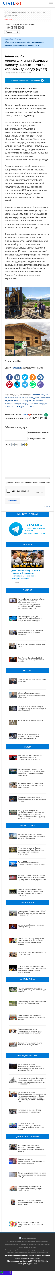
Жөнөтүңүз (12, 500)
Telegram (23, 27)
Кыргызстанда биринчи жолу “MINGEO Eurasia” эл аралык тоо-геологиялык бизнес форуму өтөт (32, 913)
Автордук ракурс (25, 12)
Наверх (46, 506)
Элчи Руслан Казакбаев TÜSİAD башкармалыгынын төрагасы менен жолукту (31, 660)
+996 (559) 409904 (38, 418)
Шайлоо (8, 12)
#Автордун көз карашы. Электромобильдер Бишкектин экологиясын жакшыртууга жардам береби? (31, 1126)
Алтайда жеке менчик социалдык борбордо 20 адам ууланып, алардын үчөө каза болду (32, 709)
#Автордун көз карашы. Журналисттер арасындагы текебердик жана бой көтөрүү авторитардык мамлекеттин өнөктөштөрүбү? (32, 1081)
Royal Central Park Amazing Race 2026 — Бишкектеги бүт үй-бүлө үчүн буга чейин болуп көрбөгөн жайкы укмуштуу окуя (32, 772)
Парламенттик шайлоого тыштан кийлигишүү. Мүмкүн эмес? (30, 1044)
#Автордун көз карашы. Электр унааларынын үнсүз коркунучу (29, 1111)
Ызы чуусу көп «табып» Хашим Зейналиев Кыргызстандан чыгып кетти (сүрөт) (30, 1202)
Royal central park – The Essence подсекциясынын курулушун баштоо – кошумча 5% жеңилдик (32, 836)
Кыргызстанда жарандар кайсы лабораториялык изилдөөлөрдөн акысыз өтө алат (30, 1189)
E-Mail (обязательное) (36, 439)
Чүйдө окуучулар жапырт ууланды (31, 721)
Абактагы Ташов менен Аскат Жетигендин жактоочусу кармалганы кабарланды (31, 695)
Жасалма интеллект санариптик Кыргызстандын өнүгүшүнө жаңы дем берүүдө (32, 799)
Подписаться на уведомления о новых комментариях (28, 482)
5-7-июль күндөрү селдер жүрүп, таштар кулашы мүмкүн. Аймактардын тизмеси (32, 990)
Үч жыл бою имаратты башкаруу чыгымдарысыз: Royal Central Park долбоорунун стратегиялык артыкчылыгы (31, 851)
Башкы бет (9, 39)
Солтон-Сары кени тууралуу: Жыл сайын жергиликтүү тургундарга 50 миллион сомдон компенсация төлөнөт (31, 941)
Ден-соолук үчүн (11, 16)
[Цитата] (19, 444)
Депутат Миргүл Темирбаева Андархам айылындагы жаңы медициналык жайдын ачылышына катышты (31, 1148)
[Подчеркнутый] (13, 444)
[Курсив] (9, 444)
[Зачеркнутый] (16, 444)
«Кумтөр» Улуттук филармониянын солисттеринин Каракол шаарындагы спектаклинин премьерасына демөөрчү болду (32, 969)
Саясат (18, 39)
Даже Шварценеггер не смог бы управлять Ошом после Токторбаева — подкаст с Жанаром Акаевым (26, 574)
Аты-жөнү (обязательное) (38, 432)
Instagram (19, 27)
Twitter (8, 27)
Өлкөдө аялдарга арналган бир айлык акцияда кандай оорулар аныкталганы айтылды (32, 1175)
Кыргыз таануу (39, 12)
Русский (8, 19)
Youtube (16, 27)
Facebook (12, 27)
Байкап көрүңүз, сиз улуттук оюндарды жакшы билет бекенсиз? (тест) (31, 1224)
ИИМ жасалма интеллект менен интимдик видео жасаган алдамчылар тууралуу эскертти (30, 758)
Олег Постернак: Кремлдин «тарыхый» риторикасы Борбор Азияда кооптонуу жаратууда (30, 619)
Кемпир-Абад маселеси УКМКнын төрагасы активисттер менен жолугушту (30, 632)
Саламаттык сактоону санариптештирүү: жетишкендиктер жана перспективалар (31, 1161)
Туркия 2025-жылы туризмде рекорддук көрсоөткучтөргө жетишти (31, 863)
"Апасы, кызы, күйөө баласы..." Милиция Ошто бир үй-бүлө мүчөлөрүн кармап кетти (29, 736)
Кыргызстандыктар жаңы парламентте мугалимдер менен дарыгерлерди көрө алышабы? (30, 1031)
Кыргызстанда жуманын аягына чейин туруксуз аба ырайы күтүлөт (32, 1003)
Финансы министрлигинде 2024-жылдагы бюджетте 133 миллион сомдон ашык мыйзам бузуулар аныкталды (30, 892)
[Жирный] (6, 444)
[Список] (23, 444)
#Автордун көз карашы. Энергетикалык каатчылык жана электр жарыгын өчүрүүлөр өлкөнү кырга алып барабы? (31, 1067)
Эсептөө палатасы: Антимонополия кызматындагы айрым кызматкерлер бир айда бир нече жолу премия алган (32, 878)
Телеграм (16, 368)
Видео (14, 12)
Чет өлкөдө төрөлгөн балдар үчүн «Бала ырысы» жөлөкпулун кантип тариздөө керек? (31, 785)
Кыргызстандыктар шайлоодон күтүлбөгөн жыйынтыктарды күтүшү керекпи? (31, 1017)
